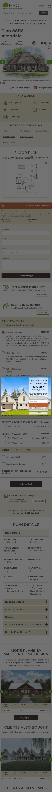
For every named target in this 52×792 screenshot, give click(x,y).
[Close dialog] (49, 378)
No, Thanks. (38, 412)
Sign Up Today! (38, 405)
